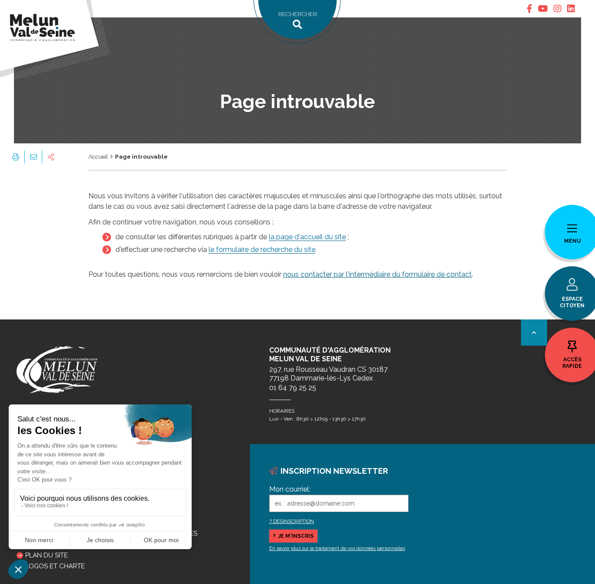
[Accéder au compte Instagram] (557, 8)
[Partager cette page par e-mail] (33, 156)
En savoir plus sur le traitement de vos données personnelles (337, 548)
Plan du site (46, 555)
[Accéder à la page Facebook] (529, 8)
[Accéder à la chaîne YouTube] (543, 8)
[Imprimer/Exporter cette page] (15, 156)
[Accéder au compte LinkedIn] (571, 8)
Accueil (98, 156)
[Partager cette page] (51, 156)
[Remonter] (534, 332)
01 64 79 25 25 (292, 388)
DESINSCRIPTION (293, 521)
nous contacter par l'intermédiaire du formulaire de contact (377, 274)
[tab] (529, 8)
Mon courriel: (289, 489)
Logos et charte (55, 566)
